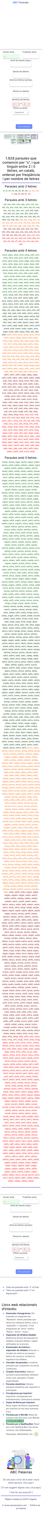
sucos (7, 806)
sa (16, 190)
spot (15, 380)
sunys (13, 978)
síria (24, 683)
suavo (35, 987)
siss (12, 356)
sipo (13, 310)
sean (31, 267)
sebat (21, 1104)
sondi (34, 710)
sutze (25, 585)
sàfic (5, 929)
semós (34, 886)
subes (7, 987)
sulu (27, 270)
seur (5, 430)
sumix (37, 793)
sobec (6, 618)
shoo (25, 423)
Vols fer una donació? (21, 1492)
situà (15, 1036)
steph (31, 935)
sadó (15, 451)
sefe (37, 365)
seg (30, 219)
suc (22, 210)
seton (19, 1064)
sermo (12, 876)
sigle (25, 1048)
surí (9, 344)
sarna (4, 649)
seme (12, 337)
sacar (23, 661)
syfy (37, 393)
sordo (29, 707)
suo (34, 219)
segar (34, 578)
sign (5, 313)
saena (20, 1171)
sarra (28, 1119)
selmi (17, 1091)
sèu (37, 225)
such (29, 399)
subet (36, 984)
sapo (14, 393)
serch (5, 1079)
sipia (11, 849)
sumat (28, 551)
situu (5, 843)
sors (36, 328)
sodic (29, 833)
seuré (7, 557)
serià (16, 1076)
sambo (27, 966)
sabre (4, 523)
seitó (17, 892)
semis (27, 634)
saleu (22, 775)
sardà (30, 1125)
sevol (36, 1058)
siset (12, 621)
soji (5, 411)
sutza (31, 585)
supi (25, 344)
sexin (4, 741)
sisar (4, 1039)
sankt (20, 1134)
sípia (5, 849)
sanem (6, 769)
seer (4, 368)
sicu (11, 423)
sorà (4, 405)
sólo (10, 387)
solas (16, 830)
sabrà (37, 480)
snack (27, 1027)
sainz (30, 1153)
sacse (4, 784)
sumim (27, 698)
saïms (7, 1156)
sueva (29, 594)
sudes (28, 701)
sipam (23, 849)
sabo (14, 377)
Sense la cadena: (21, 91)
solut (35, 609)
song (20, 380)
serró (31, 1070)
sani (14, 322)
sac (5, 210)
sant (10, 261)
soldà (10, 830)
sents (13, 468)
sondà (20, 1005)
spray (30, 990)
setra (17, 628)
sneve (20, 1027)
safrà (11, 781)
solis (32, 717)
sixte (25, 1033)
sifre (18, 1052)
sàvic (15, 901)
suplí (30, 975)
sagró (28, 1162)
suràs (11, 975)
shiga (17, 864)
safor (17, 781)
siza (27, 414)
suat (15, 282)
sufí (26, 347)
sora (16, 307)
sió (17, 216)
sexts (29, 864)
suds (24, 328)
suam (30, 328)
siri (5, 297)
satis (18, 1116)
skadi (6, 840)
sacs (10, 282)
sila (22, 359)
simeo (36, 1042)
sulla (5, 594)
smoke (14, 938)
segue (7, 757)
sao (33, 222)
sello (11, 892)
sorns (29, 600)
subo (4, 402)
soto (31, 402)
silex (25, 858)
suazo (28, 987)
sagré (34, 1162)
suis (16, 347)
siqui (11, 950)
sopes (8, 563)
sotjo (18, 704)
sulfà (11, 800)
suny (5, 347)
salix (35, 1147)
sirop (9, 1039)
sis (7, 207)
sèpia (23, 879)
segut (21, 578)
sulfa (17, 800)
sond (20, 350)
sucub (34, 803)
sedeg (20, 898)
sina (15, 297)
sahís (30, 1159)
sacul (29, 929)
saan (26, 325)
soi (24, 238)
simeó (30, 855)
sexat (31, 741)
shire (36, 1055)
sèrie (11, 474)
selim (23, 1091)
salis (18, 655)
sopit (29, 821)
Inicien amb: (9, 52)
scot (4, 439)
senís (30, 883)
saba (30, 288)
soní (26, 405)
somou (20, 714)
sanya (21, 913)
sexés (29, 1058)
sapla (24, 910)
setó (15, 430)
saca (10, 304)
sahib (36, 1159)
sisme (5, 575)
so (19, 190)
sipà (23, 417)
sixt (31, 414)
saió (30, 371)
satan (11, 581)
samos (27, 1138)
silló (9, 1048)
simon (18, 486)
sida (5, 288)
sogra (24, 514)
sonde (6, 714)
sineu (29, 852)
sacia (37, 784)
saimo (24, 922)
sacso (30, 781)
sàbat (18, 692)
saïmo (14, 1156)
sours (11, 993)
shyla (12, 1055)
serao (11, 1079)
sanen (37, 766)
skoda (30, 1030)
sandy (27, 526)
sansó (21, 1131)
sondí (13, 1005)
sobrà (7, 1024)
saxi (15, 439)
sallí (25, 1147)
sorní (29, 999)
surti (5, 477)
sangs (4, 585)
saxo (25, 297)
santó (27, 913)
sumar (34, 529)
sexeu (11, 741)
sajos (30, 778)
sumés (19, 981)
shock (21, 671)
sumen (21, 545)
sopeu (5, 667)
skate (6, 1033)
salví (24, 1141)
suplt (17, 793)
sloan (30, 667)
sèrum (30, 502)
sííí (21, 390)
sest (10, 362)
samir (11, 1141)
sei (11, 235)
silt (24, 420)
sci (19, 235)
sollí (18, 1012)
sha (8, 232)
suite (29, 505)
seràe (30, 1079)
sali (37, 316)
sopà (20, 405)
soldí (23, 1015)
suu (15, 225)
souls (30, 993)
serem (36, 474)
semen (29, 535)
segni (23, 1098)
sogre (18, 520)
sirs (8, 417)
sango (37, 649)
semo (37, 334)
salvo (5, 560)
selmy (29, 566)
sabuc (34, 932)
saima (5, 926)
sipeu (29, 732)
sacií (5, 1177)
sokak (35, 1015)
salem (24, 477)
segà (31, 365)
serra (23, 502)
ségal (7, 1101)
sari (37, 368)
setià (11, 1067)
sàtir (11, 763)
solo (32, 270)
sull (26, 304)
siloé (37, 1045)
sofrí (36, 1018)
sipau (18, 735)
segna (30, 1098)
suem (18, 328)
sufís (35, 800)
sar (13, 228)
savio (27, 1110)
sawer (15, 1110)
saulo (34, 901)
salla (11, 775)
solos (4, 535)
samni (20, 916)
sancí (5, 1138)
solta (36, 508)
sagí (15, 325)
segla (4, 640)
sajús (18, 1153)
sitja (36, 572)
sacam (27, 932)
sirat (32, 1039)
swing (7, 551)
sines (36, 735)
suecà (20, 803)
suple (36, 975)
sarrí (17, 1119)
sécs (26, 436)
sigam (12, 953)
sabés (23, 480)
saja (15, 448)
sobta (36, 538)
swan (34, 276)
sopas (36, 821)
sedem (27, 760)
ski (3, 225)
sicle (4, 864)
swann (25, 692)
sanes (25, 548)
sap (23, 204)
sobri (17, 505)
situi (16, 843)
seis (10, 365)
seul (10, 430)
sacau (5, 787)
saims (17, 922)
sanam (6, 916)
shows (14, 671)
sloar (36, 947)
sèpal (5, 883)
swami (34, 969)
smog (36, 353)
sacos (18, 784)
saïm (6, 374)
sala (36, 257)
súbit (30, 984)
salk (32, 445)
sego (18, 337)
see (15, 235)
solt (16, 294)
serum (18, 873)
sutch (12, 972)
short (36, 953)
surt (21, 257)
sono (31, 285)
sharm (22, 938)
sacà (26, 451)
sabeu (20, 468)
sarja (10, 649)
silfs (12, 738)
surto (24, 483)
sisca (6, 846)
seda (25, 267)
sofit (11, 833)
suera (4, 597)
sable (37, 661)
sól (7, 222)
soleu (23, 667)
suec (30, 273)
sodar (29, 615)
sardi (23, 1125)
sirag (37, 1039)
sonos (21, 824)
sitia (32, 843)
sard (27, 301)
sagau (8, 1168)
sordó (5, 821)
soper (27, 603)
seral (18, 1079)
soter (23, 996)
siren (26, 1039)
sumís (12, 981)
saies (36, 778)
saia (10, 319)
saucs (12, 904)
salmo (6, 919)
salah (5, 1153)
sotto (11, 947)
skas (21, 414)
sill (28, 420)
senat (7, 489)
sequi (30, 631)
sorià (18, 818)
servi (11, 631)
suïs (10, 380)
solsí (6, 1012)
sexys (11, 959)
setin (11, 744)
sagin (37, 926)
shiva (27, 563)
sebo (15, 368)
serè (37, 282)
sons (4, 279)
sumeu (7, 701)
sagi (32, 340)
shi (3, 235)
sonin (11, 554)
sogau (7, 726)
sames (35, 769)
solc (15, 288)
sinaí (6, 855)
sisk (37, 380)
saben (27, 468)
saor (21, 442)
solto (4, 717)
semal (19, 637)
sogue (23, 830)
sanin (16, 766)
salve (17, 517)
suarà (11, 990)
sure (32, 325)
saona (14, 913)
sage (20, 325)
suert (21, 701)
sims (11, 390)
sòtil (37, 812)
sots (10, 291)
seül (25, 383)
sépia (36, 747)
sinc (38, 417)
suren (14, 545)
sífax (23, 1052)
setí (37, 322)
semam (35, 889)
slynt (12, 618)
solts (5, 612)
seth (36, 273)
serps (23, 492)
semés (34, 1088)
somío (6, 1009)
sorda (29, 532)
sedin (6, 760)
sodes (34, 726)
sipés (5, 1042)
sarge (36, 686)
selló (6, 892)
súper (37, 492)
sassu (23, 686)
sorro (11, 707)
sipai (4, 624)
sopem (18, 523)
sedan (20, 529)
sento (23, 462)
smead (5, 1030)
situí (10, 1036)
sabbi (10, 1181)
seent (34, 895)
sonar (11, 492)
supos (11, 793)
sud (16, 207)
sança (12, 1138)
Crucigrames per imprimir (19, 1393)
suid (12, 328)
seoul (37, 959)
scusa (34, 1104)
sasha (30, 492)
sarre (22, 1119)
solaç (4, 615)
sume (6, 328)
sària (28, 1122)
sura (4, 301)
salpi (17, 772)
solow (13, 1012)
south (30, 569)
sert (26, 430)
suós (30, 344)
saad (32, 451)
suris (37, 692)
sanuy (14, 1131)
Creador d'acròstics (16, 1371)
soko (31, 408)
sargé (29, 907)
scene (27, 962)
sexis (4, 686)
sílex (32, 624)
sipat (24, 735)
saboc (30, 661)
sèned (20, 886)
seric (29, 876)
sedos (13, 898)
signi (5, 517)
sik (8, 241)
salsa (36, 483)
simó (15, 383)
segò (4, 436)
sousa (5, 993)
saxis (30, 1107)
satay (13, 966)
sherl (36, 683)
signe (5, 502)
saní (32, 442)
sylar (17, 502)
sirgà (20, 1039)
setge (36, 486)
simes (30, 683)
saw (36, 210)
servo (4, 631)
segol (29, 892)
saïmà (34, 1156)
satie (23, 1116)
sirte (23, 621)
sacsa (11, 784)
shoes (35, 738)
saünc (28, 1113)
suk (8, 238)
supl (5, 380)
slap (35, 411)
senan (27, 886)
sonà (4, 387)
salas (23, 778)
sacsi (36, 781)
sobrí (36, 1021)
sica (16, 423)
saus (21, 368)
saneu (23, 766)
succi (20, 806)
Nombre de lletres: (21, 99)
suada (30, 560)
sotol (31, 812)
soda (32, 282)
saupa (36, 643)
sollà (24, 1012)
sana (37, 267)
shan (21, 426)
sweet (18, 935)
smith (34, 489)
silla (20, 858)
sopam (7, 824)
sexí (26, 426)
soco (20, 353)
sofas (23, 833)
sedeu (13, 760)
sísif (37, 843)
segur (30, 462)
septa (11, 548)
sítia (26, 843)
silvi (36, 855)
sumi (37, 325)
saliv (12, 919)
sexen (17, 741)
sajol (12, 658)
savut (21, 1110)
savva (34, 962)
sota (5, 257)
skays (37, 1030)
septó (7, 511)
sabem (24, 465)
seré (26, 257)
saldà (29, 1150)
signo (17, 575)
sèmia (27, 1088)
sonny (14, 710)
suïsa (4, 984)
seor (31, 390)
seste (5, 747)
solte (10, 717)
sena (26, 282)
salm (37, 301)
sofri (5, 833)
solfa (23, 612)
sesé (20, 430)
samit (5, 1141)
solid (4, 830)
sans (6, 276)
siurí (36, 1033)
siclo (35, 861)
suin (21, 347)
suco (5, 307)
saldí (23, 1150)
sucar (34, 551)
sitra (36, 618)
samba (27, 529)
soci (4, 267)
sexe (21, 261)
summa (23, 569)
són (18, 204)
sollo (18, 667)
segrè (10, 1098)
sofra (16, 615)
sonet (21, 563)
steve (30, 480)
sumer (7, 797)
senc (36, 362)
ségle (37, 1098)
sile (13, 359)
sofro (30, 1018)
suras (16, 790)
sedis (34, 757)
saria (17, 907)
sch (28, 241)
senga (20, 1085)
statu (17, 990)
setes (30, 628)
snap (37, 387)
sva (37, 235)
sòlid (11, 520)
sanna (14, 1134)
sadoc (34, 1171)
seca (21, 270)
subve (15, 809)
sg (15, 193)
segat (11, 640)
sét (19, 241)
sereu (17, 483)
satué (12, 1116)
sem (4, 219)
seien (37, 637)
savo (20, 439)
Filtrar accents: (20, 108)
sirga (28, 621)
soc (21, 207)
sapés (27, 1128)
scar (4, 393)
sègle (35, 892)
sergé (36, 876)
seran (23, 471)
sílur (10, 858)
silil (26, 624)
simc (10, 420)
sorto (29, 815)
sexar (11, 628)
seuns (6, 1064)
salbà (35, 1150)
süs (3, 238)
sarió (17, 1122)
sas (32, 241)
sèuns (34, 1061)
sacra (17, 661)
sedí (15, 436)
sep (12, 232)
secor (37, 640)
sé (9, 190)
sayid (17, 941)
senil (23, 566)
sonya (7, 529)
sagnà (21, 1165)
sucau (5, 704)
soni (21, 279)
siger (6, 1052)
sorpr (23, 999)
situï (11, 843)
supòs (20, 664)
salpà (12, 1147)
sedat (18, 548)
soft (26, 411)
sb (29, 193)
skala (19, 1033)
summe (14, 591)
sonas (34, 824)
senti (29, 486)
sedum (14, 1101)
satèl (17, 498)
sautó (21, 901)
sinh (4, 359)
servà (25, 1070)
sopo (31, 322)
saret (5, 1125)
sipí (18, 417)
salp (6, 371)
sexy (11, 270)
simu (4, 420)
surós (31, 787)
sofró (24, 1018)
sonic (28, 824)
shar (16, 426)
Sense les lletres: (21, 71)
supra (4, 793)
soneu (13, 606)
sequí (17, 879)
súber (21, 809)
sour (26, 402)
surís (31, 972)
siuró (13, 840)
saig (5, 319)
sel (7, 235)
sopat (7, 526)
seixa (25, 637)
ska (34, 238)
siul (8, 356)
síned (35, 852)
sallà (30, 1147)
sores (22, 707)
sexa (25, 334)
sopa (32, 264)
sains (36, 1153)
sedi (30, 337)
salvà (11, 689)
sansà (34, 1131)
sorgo (7, 603)
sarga (23, 581)
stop (20, 285)
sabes (18, 585)
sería (11, 566)
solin (37, 717)
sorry (6, 999)
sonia (35, 532)
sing (10, 383)
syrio (37, 548)
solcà (29, 1015)
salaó (35, 919)
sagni (11, 692)
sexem (24, 741)
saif (36, 297)
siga (16, 264)
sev (11, 222)
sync (37, 291)
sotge (30, 704)
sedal (30, 640)
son (11, 207)
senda (8, 578)
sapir (20, 1128)
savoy (4, 581)
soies (20, 723)
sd (22, 193)
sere (31, 334)
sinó (31, 257)
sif (24, 222)
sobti (13, 729)
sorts (4, 554)
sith (25, 273)
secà (5, 340)
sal (30, 207)
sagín (27, 1165)
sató (37, 439)
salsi (11, 772)
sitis (24, 729)
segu (36, 433)
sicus (29, 1052)
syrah (34, 966)
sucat (23, 538)
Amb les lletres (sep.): (21, 60)
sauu (31, 439)
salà (5, 448)
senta (22, 535)
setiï (36, 1064)
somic (7, 609)
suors (19, 677)
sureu (17, 695)
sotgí (11, 996)
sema (36, 313)
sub (37, 222)
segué (30, 1095)
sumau (14, 701)
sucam (34, 806)
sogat (14, 726)
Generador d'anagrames (18, 1313)
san (18, 210)
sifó (4, 322)
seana (5, 763)
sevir (30, 575)
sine (10, 297)
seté (37, 359)
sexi (23, 276)
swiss (20, 969)
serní (5, 1073)
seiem (14, 542)
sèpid (7, 1082)
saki (10, 448)
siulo (30, 618)
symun (7, 969)
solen (11, 498)
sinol (17, 1042)
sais (25, 371)
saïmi (27, 1156)
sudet (11, 597)
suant (24, 597)
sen (28, 222)
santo (17, 674)
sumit (27, 664)
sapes (37, 581)
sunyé (20, 978)
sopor (20, 603)
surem (24, 695)
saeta (7, 1171)
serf (20, 297)
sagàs (14, 1168)
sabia (17, 465)
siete (18, 953)
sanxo (7, 1131)
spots (36, 990)
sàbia (29, 1177)
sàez (36, 448)
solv (11, 408)
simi (20, 291)
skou (10, 414)
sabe (31, 377)
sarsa (17, 646)
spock (5, 474)
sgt (21, 219)
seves (5, 465)
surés (4, 975)
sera (9, 285)
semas (27, 889)
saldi (35, 775)
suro (21, 273)
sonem (17, 680)
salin (17, 775)
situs (4, 1036)
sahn (17, 374)
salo (21, 340)
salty (6, 1144)
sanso (27, 1131)
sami (31, 291)
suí (16, 238)
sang (27, 254)
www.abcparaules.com (15, 1505)
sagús (7, 1162)
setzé (12, 1064)
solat (24, 680)
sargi (22, 907)
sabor (23, 505)
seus (16, 254)
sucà (35, 399)
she (3, 232)
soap (25, 387)
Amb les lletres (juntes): (21, 80)
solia (30, 477)
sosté (37, 523)
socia (11, 836)
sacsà (24, 1174)
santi (30, 941)
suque (13, 698)
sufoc (23, 800)
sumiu (20, 698)
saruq (6, 1119)
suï (12, 238)
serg (36, 430)
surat (36, 695)
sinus (11, 575)
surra (5, 588)
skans (12, 1033)
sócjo (17, 947)
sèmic (20, 1088)
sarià (11, 907)
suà (20, 238)
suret (10, 790)
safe (20, 322)
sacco (13, 932)
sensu (7, 634)
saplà (17, 910)
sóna (31, 405)
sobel (24, 836)
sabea (14, 664)
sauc (32, 368)
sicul (18, 861)
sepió (36, 1079)
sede (35, 337)
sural (29, 588)
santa (17, 477)
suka (13, 399)
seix (25, 433)
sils (33, 310)
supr (29, 396)
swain (7, 545)
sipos (23, 846)
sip (3, 216)
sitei (31, 1036)
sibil (35, 1052)
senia (6, 886)
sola (16, 257)
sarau (30, 649)
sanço (34, 1134)
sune (35, 396)
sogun (12, 1018)
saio (35, 371)
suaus (21, 511)
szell (30, 508)
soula (36, 993)
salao (4, 922)
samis (22, 652)
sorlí (5, 1002)
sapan (30, 763)
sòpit (23, 821)
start (23, 990)
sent (11, 257)
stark (30, 474)
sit (38, 216)
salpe (23, 772)
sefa (4, 316)
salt (37, 264)
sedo (24, 337)
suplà (7, 978)
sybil (23, 498)
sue (37, 207)
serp (10, 264)
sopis (35, 707)
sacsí (17, 1174)
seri (26, 390)
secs (26, 279)
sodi (37, 285)
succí (13, 806)
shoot (24, 1055)
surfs (10, 695)
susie (31, 692)
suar (37, 279)
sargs (16, 763)
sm (33, 190)
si (4, 190)
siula (35, 840)
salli (6, 775)
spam (25, 322)
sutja (37, 585)
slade (17, 474)
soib (15, 411)
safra (4, 661)
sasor (36, 904)
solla (26, 717)
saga (26, 261)
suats (23, 560)
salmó (28, 542)
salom (19, 1147)
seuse (27, 1061)
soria (23, 818)
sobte (11, 477)
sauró (7, 966)
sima (28, 310)
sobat (14, 1024)
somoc (28, 714)
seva (4, 254)
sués (23, 399)
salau (11, 778)
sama (32, 316)
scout (19, 557)
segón (13, 962)
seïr (15, 365)
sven (16, 304)
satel (36, 1116)
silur (22, 624)
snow (12, 276)
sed (31, 213)
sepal (11, 883)
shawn (17, 956)
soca (15, 285)
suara (17, 597)
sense (11, 462)
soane (21, 1024)
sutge (16, 569)
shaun (24, 956)
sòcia (30, 572)
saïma (6, 1159)
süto (18, 396)
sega (25, 291)
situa (25, 523)
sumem (33, 677)
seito (23, 892)
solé (20, 408)
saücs (5, 904)
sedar (36, 566)
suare (34, 809)
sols (32, 254)
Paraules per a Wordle (17, 1414)
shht (36, 423)
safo (4, 377)
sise (27, 356)
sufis (7, 803)
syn (24, 235)
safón (34, 1168)
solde (23, 720)
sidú (38, 420)
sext (14, 313)
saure (23, 643)
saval (34, 1110)
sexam (14, 867)
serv (15, 362)
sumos (5, 981)
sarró (17, 581)
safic (11, 929)
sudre (24, 984)
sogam (30, 830)
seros (5, 876)
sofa (27, 331)
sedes (21, 542)
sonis (10, 680)
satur (18, 904)
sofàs (16, 833)
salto (30, 674)
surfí (37, 972)
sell (20, 433)
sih (33, 225)
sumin (22, 591)
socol (4, 836)
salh (37, 445)
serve (12, 747)
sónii (7, 1005)
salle (30, 689)
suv (22, 213)
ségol (17, 1098)
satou (24, 941)
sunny (30, 944)
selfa (36, 1091)
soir (10, 411)
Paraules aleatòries (15, 1384)
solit (36, 827)
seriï (36, 1073)
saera (13, 1171)
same (26, 393)
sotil (11, 600)
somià (19, 1009)
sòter (17, 996)
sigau (35, 950)
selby (4, 1095)
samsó (27, 769)
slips (24, 1030)
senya (37, 631)
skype (37, 667)
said (25, 448)
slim (36, 319)
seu (9, 204)
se (13, 190)
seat (38, 436)
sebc (32, 436)
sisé (36, 414)
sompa (35, 606)
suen (5, 294)
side (20, 288)
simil (23, 855)
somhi (12, 667)
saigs (23, 658)
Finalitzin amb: (30, 52)
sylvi (14, 969)
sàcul (23, 929)
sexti (23, 1058)
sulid (6, 800)
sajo (32, 393)
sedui (6, 898)
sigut (37, 465)
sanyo (34, 1128)
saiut (24, 1153)
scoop (5, 1107)
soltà (36, 1009)
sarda (23, 649)
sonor (6, 572)
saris (12, 1122)
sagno (5, 692)
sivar (30, 1033)
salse (28, 1144)
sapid (37, 910)
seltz (11, 1091)
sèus (37, 426)
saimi (30, 922)
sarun (30, 686)
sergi (24, 959)
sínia (30, 735)
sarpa (29, 646)
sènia (6, 962)
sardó (11, 1125)
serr (20, 362)
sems (30, 313)
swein (27, 969)
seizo (10, 1095)
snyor (34, 1024)
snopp (7, 1027)
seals (27, 1104)
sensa (27, 1082)
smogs (34, 1027)
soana (27, 1024)
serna (11, 1073)
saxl (10, 439)
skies (18, 618)
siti (8, 310)
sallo (35, 772)
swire (13, 677)
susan (21, 489)
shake (5, 959)
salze (31, 548)
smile (30, 947)
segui (5, 483)
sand (20, 393)
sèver (21, 867)
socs (36, 307)
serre (29, 747)
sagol (7, 1165)
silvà (4, 858)
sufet (22, 594)
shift (4, 956)
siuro (18, 840)
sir (34, 207)
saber (36, 462)
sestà (28, 1067)
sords (30, 538)
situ (20, 294)
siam (9, 334)
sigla (37, 624)
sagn (35, 374)
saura (29, 643)
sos (12, 219)
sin (13, 213)
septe (29, 498)
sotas (29, 996)
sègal (21, 895)
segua (37, 1095)
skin (32, 380)
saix (20, 448)
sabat (11, 935)
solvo (25, 1009)
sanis (10, 766)
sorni (35, 999)
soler (24, 572)
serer (4, 879)
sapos (8, 1128)
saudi (5, 1116)
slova (30, 836)
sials (29, 738)
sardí (17, 1125)
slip (30, 411)
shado (14, 489)
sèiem (5, 941)
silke (14, 1048)
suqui (6, 698)
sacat (11, 787)
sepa (5, 433)
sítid (26, 1036)
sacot (30, 1174)
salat (31, 523)
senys (4, 750)
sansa (36, 471)
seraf (23, 1079)
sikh (4, 334)
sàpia (5, 689)
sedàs (27, 898)
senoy (34, 1082)
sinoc (6, 852)
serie (10, 686)
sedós (28, 757)
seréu (30, 959)
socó (14, 353)
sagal (35, 498)
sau (17, 232)
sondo (28, 710)
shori (18, 1055)
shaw (26, 294)
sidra (27, 545)
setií (5, 1067)
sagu (29, 374)
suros (11, 588)
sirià (12, 846)
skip (4, 310)
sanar (26, 557)
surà (14, 344)
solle (25, 827)
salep (29, 655)
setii (30, 870)
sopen (15, 563)
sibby (30, 953)
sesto (29, 744)
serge (17, 631)
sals (25, 288)
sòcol (35, 833)
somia (36, 505)
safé (30, 448)
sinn (5, 390)
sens (5, 264)
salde (5, 778)
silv (20, 420)
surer (23, 588)
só (19, 193)
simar (11, 1045)
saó (18, 228)
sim (36, 228)
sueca (11, 523)
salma (24, 689)
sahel (17, 926)
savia (4, 643)
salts (36, 517)
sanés (27, 1134)
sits (32, 331)
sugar (29, 495)
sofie (5, 1021)
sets (32, 294)
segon (7, 468)
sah (21, 244)
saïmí (21, 1156)
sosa (11, 294)
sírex (11, 732)
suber (27, 809)
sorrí (12, 999)
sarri (23, 646)
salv (32, 301)
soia (22, 301)
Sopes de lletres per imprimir (20, 1402)
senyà (20, 1082)
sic (3, 222)
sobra (6, 508)
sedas (34, 898)
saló (14, 267)
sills (4, 1048)
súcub (27, 803)
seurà (18, 959)
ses (9, 213)
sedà (20, 436)
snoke (6, 683)
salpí (6, 1147)
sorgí (29, 818)
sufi (31, 347)
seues (4, 492)
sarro (5, 907)
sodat (23, 615)
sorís (10, 1002)
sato (10, 340)
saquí (36, 1125)
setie (17, 744)
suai (21, 402)
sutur (24, 787)
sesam (5, 873)
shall (37, 956)
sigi (20, 383)
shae (18, 276)
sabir (7, 664)
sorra (11, 486)
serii (18, 876)
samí (10, 445)
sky (34, 216)
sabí (20, 377)
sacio (24, 784)
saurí (11, 674)
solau (7, 723)
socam (36, 615)
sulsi (35, 797)
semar (12, 637)
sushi (23, 517)
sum (20, 222)
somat (29, 609)
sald (20, 371)
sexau (36, 864)
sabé (25, 377)
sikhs (30, 858)
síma (15, 420)
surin (4, 695)
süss (24, 396)
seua (15, 261)
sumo (9, 301)
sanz (26, 442)
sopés (36, 1002)
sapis (14, 1128)
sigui (17, 462)
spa (21, 216)
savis (36, 495)
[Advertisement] (21, 25)
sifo (27, 359)
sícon (23, 861)
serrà (24, 873)
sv (12, 193)
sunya (34, 978)
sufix (17, 594)
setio (6, 744)
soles (10, 480)
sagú (23, 374)
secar (7, 1104)
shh (31, 210)
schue (20, 962)
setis (37, 741)
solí (15, 408)
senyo (17, 686)
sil (38, 219)
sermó (5, 548)
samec (35, 916)
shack (28, 938)
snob (31, 387)
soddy (17, 1021)
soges (34, 723)
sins (23, 310)
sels (16, 433)
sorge (14, 603)
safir (18, 560)
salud (24, 674)
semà (4, 365)
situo (18, 683)
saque (36, 907)
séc (5, 228)
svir (5, 344)
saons (37, 763)
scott (36, 477)
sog (29, 225)
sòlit (31, 827)
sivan (24, 618)
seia (4, 285)
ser (4, 204)
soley (5, 1015)
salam (12, 560)
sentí (17, 883)
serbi (13, 557)
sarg (20, 316)
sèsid (12, 1070)
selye (5, 1091)
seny (20, 267)
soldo (11, 720)
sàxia (36, 1107)
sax (9, 228)
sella (11, 532)
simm (16, 390)
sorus (22, 600)
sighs (37, 1048)
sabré (23, 495)
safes (23, 781)
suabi (5, 812)
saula (34, 1113)
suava (12, 704)
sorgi (35, 818)
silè (9, 359)
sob (31, 232)
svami (5, 972)
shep (10, 426)
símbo (5, 1045)
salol (5, 655)
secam (14, 1104)
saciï (37, 1174)
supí (20, 344)
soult (24, 993)
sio (32, 228)
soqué (29, 1002)
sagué (14, 1162)
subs (36, 383)
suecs (34, 526)
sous (26, 285)
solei (17, 1015)
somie (35, 714)
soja (21, 282)
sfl (16, 241)
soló (31, 350)
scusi (11, 941)
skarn (36, 836)
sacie (30, 784)
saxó (10, 316)
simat (6, 738)
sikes (17, 738)
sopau (8, 710)
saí (36, 241)
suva (13, 396)
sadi (21, 451)
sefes (28, 895)
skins (12, 683)
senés (27, 1085)
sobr (31, 353)
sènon (24, 883)
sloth (18, 1030)
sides (23, 738)
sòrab (17, 821)
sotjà (5, 996)
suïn (18, 399)
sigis (31, 1048)
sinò (32, 417)
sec (13, 210)
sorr (10, 350)
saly (22, 445)
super (27, 489)
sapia (7, 913)
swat (31, 279)
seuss (20, 1061)
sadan (14, 511)
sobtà (17, 836)
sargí (34, 1122)
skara (7, 671)
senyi (11, 750)
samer (29, 652)
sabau (17, 1181)
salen (29, 775)
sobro (37, 680)
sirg (32, 356)
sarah (17, 471)
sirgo (6, 732)
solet (13, 529)
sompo (27, 606)
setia (23, 744)
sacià (11, 1177)
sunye (27, 978)
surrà (25, 972)
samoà (7, 652)
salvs (35, 652)
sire (15, 273)
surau (30, 695)
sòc (26, 213)
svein (24, 935)
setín (30, 1064)
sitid (21, 843)
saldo (5, 538)
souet (37, 597)
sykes (18, 944)
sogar (10, 615)
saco (4, 304)
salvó (17, 1141)
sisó (17, 356)
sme (27, 228)
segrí (4, 1098)
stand (12, 812)
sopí (9, 405)
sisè (37, 270)
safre (28, 1168)
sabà (37, 377)
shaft (23, 864)
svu (33, 235)
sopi (31, 319)
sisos (29, 729)
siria (18, 846)
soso (37, 402)
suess (13, 803)
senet (14, 634)
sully (37, 944)
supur (36, 790)
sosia (23, 815)
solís (29, 1012)
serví (11, 873)
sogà (20, 411)
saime (37, 922)
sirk (4, 383)
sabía (7, 677)
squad (19, 812)
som (28, 204)
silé (32, 420)
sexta (34, 563)
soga (4, 282)
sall (11, 371)
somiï (23, 554)
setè (10, 279)
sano (9, 325)
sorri (17, 707)
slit (3, 356)
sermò (19, 1073)
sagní (14, 1165)
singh (17, 950)
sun (17, 213)
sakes (12, 1153)
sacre (10, 661)
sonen (30, 517)
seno (31, 362)
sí (6, 190)
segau (14, 757)
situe (19, 729)
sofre (36, 554)
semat (5, 637)
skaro (5, 950)
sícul (12, 861)
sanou (7, 1134)
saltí (12, 1144)
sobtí (30, 1021)
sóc (13, 204)
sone (11, 331)
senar (14, 578)
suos (36, 344)
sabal (31, 1181)
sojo (36, 408)
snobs (14, 1027)
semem (21, 754)
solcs (35, 612)
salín (5, 1150)
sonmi (13, 572)
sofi (9, 353)
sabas (24, 1181)
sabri (23, 1177)
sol (32, 204)
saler (4, 569)
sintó (30, 849)
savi (21, 264)
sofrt (37, 830)
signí (19, 1048)
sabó (28, 276)
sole (16, 331)
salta (11, 495)
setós (24, 870)
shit (31, 423)
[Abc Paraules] (21, 2)
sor (17, 219)
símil (18, 855)
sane (16, 340)
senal (20, 634)
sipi (37, 331)
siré (13, 417)
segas (7, 895)
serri (24, 747)
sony (15, 350)
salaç (6, 658)
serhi (22, 1076)
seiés (23, 1095)
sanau (14, 769)
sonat (11, 483)
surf (10, 288)
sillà (15, 858)
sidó (6, 423)
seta (24, 313)
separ (36, 879)
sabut (30, 471)
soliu (17, 612)
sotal (16, 600)
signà (29, 950)
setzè (17, 870)
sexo (20, 334)
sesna (35, 1067)
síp (4, 241)
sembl (20, 889)
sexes (24, 575)
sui (8, 219)
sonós (15, 824)
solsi (19, 827)
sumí (11, 347)
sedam (8, 901)
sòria (12, 818)
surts (5, 486)
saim (12, 374)
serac (23, 631)
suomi (30, 793)
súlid (37, 981)
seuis (11, 870)
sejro (35, 938)
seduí (21, 1101)
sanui (4, 766)
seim (20, 365)
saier (12, 1159)
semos (6, 889)
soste (11, 815)
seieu (17, 492)
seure (23, 474)
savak (7, 1113)
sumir (11, 538)
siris (35, 729)
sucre (30, 483)
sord (16, 270)
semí (10, 433)
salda (35, 655)
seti (19, 313)
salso (17, 1144)
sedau (35, 760)
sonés (20, 606)
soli (31, 307)
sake (31, 297)
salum (36, 1141)
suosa (36, 588)
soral (11, 821)
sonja (36, 514)
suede (17, 984)
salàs (17, 778)
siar (20, 423)
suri (21, 304)
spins (30, 597)
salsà (35, 1144)
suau (26, 264)
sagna (5, 520)
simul (12, 855)
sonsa (6, 606)
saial (35, 658)
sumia (35, 698)
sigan (5, 953)
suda (36, 304)
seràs (4, 471)
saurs (11, 643)
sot (25, 216)
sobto (7, 729)
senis (36, 883)
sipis (17, 732)
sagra (30, 926)
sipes (35, 732)
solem (30, 554)
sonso (34, 603)
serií (6, 1076)
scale (11, 1107)
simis (17, 532)
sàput (4, 910)
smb (29, 238)
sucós (34, 664)
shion (5, 1058)
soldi (17, 720)
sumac (29, 591)
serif (11, 1076)
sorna (35, 600)
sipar (34, 621)
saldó (17, 1150)
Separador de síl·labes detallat (21, 1335)
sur (15, 222)
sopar (31, 465)
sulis (31, 981)
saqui (30, 581)
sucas (27, 806)
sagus (24, 926)
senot (7, 1085)
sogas (21, 726)
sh (23, 190)
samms (34, 1138)
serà (21, 254)
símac (25, 1045)
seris (25, 1073)
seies (34, 671)
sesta (36, 628)
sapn (10, 442)
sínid (12, 852)
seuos (5, 870)
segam (14, 895)
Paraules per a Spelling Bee (19, 1424)
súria (37, 787)
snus (26, 380)
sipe (37, 356)
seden (20, 760)
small (12, 1030)
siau (9, 322)
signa (36, 502)
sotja (5, 600)
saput (11, 910)
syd (27, 210)
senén (34, 1085)
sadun (27, 1171)
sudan (35, 701)
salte (6, 772)
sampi (13, 916)
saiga (29, 658)
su (29, 190)
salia (29, 919)
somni (34, 468)
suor (15, 279)
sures (17, 588)
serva (5, 566)
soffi (11, 1021)
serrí (37, 1070)
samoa (14, 652)
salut (10, 471)
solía (35, 1012)
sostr (5, 815)
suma (5, 270)
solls (16, 717)
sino (15, 291)
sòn (30, 216)
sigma (7, 542)
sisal (17, 621)
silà (18, 359)
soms (16, 301)
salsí (23, 1144)
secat (34, 1101)
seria (11, 465)
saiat (24, 1159)
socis (16, 495)
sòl (5, 213)
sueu (31, 304)
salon (36, 674)
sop (24, 225)
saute (21, 1113)
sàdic (34, 542)
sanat (20, 769)
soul (26, 319)
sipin (23, 732)
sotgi (24, 704)
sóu (21, 232)
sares (23, 763)
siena (16, 535)
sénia (30, 750)
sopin (4, 680)
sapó (4, 442)
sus (22, 228)
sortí (36, 560)
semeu (13, 754)
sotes (37, 569)
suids (10, 594)
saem (9, 451)
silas (5, 495)
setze (11, 517)
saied (18, 1159)
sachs (11, 944)
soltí (31, 1009)
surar (13, 551)
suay (15, 402)
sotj (5, 350)
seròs (30, 873)
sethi (16, 1067)
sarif (23, 1122)
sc (26, 193)
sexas (7, 867)
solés (11, 1015)
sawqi (8, 1110)
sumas (14, 797)
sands (37, 941)
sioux (5, 532)
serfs (17, 566)
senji (13, 1085)
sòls (26, 350)
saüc (26, 368)
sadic (17, 929)
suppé (24, 975)
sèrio (30, 1073)
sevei (7, 1061)
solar (11, 505)
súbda (21, 987)
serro (18, 747)
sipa (18, 310)
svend (18, 787)
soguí (18, 1018)
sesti (35, 744)
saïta (10, 922)
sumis (26, 677)
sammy (33, 557)
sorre (6, 818)
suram (23, 790)
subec (14, 987)
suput (30, 790)
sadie (5, 1174)
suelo (10, 984)
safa (15, 319)
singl (23, 852)
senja (24, 750)
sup (19, 225)
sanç (37, 442)
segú (30, 433)
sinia (17, 852)
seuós (34, 867)
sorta (36, 815)
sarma (36, 1119)
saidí (11, 926)
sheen (10, 956)
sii (38, 232)
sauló (27, 901)
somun (33, 1005)
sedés (28, 1101)
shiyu (30, 1055)
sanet (30, 766)
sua (7, 216)
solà (4, 353)
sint (27, 417)
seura (27, 867)
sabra (4, 935)
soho (20, 387)
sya (28, 235)
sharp (30, 514)
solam (14, 723)
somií (12, 1009)
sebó (9, 368)
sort (37, 254)
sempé (7, 1088)
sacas (20, 932)
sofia (37, 935)
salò (27, 445)
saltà (4, 944)
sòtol (25, 812)
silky (23, 950)
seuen (34, 545)
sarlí (6, 1122)
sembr (13, 889)
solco (30, 720)
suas (36, 347)
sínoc (36, 849)
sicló (30, 861)
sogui (27, 723)
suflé (17, 538)
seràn (36, 575)
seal (36, 390)
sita (5, 273)
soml (37, 405)
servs (18, 1070)
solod (11, 612)
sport (5, 947)
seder (17, 640)
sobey (24, 947)
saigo (36, 689)
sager (34, 1165)
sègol (27, 578)
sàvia (18, 508)
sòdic (30, 680)
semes (34, 634)
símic (29, 1042)
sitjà (21, 1036)
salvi (5, 498)
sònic (17, 554)
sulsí (26, 981)
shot (15, 334)
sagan (21, 1168)
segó (26, 365)
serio (34, 511)
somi (5, 408)
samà (16, 445)
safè (9, 377)
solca (36, 720)
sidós (36, 858)
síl (7, 225)
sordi (22, 1002)
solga (5, 720)
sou (36, 204)
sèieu (16, 1095)
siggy (12, 508)
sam (26, 207)
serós (37, 873)
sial (9, 313)
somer (21, 609)
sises (36, 1036)
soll (27, 307)
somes (14, 609)
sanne (20, 966)
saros (36, 646)
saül (9, 393)
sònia (21, 710)
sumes (20, 551)
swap (7, 396)
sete (5, 362)
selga (30, 1091)
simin (23, 1042)
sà (26, 190)
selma (28, 671)
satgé (30, 1116)
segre (5, 674)
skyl (5, 414)
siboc (5, 628)
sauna (21, 526)
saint (30, 520)
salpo (17, 689)
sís (35, 232)
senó (25, 362)
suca (4, 291)
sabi (37, 340)
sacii (6, 932)
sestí (22, 1067)
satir (24, 904)
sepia (30, 879)
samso (19, 1138)
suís (37, 294)
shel (32, 359)
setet (23, 628)
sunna (7, 591)
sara (37, 261)
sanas (34, 913)
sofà (9, 267)
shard (31, 956)
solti (19, 572)
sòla (25, 408)
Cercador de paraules (16, 1362)
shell (11, 1058)
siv (38, 238)
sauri (17, 643)
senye (18, 750)
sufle (29, 800)
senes (37, 750)
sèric (24, 876)
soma (21, 307)
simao (18, 1045)
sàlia (24, 919)
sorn (11, 307)
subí (10, 402)
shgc (4, 426)
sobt (25, 353)
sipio (35, 846)
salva (17, 480)
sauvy (14, 1113)
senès (13, 886)
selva (11, 502)
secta (36, 520)
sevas (14, 1061)
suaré (5, 990)
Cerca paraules (24, 126)
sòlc (15, 387)
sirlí (15, 1039)
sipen (5, 735)
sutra (24, 944)
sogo (21, 331)
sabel (36, 1177)
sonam (7, 827)
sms (13, 216)
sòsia (17, 815)
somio (5, 505)
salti (23, 532)
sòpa (14, 405)
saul (32, 261)
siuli (24, 840)
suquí (17, 975)
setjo (25, 1064)
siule (29, 840)
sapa (26, 316)
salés (11, 1150)
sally (24, 486)
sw (37, 190)
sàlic (18, 919)
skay (16, 414)
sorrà (17, 999)
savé (25, 439)
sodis (27, 726)
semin (6, 754)
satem (30, 904)
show (10, 273)
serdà (35, 1076)
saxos (24, 1107)
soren (16, 1002)
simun (10, 624)
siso (22, 356)
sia (9, 210)
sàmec (27, 916)
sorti (5, 707)
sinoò (11, 1042)
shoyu (11, 864)
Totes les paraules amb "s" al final (22, 1287)
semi (6, 337)
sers (4, 325)
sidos (6, 861)
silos (31, 1045)
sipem (12, 735)
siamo (5, 1055)
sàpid (30, 910)
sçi (24, 241)
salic (23, 655)
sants (4, 514)
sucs (36, 288)
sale (26, 340)
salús (29, 1141)
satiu (11, 646)
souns (18, 993)
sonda (28, 511)
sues (21, 319)
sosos (36, 996)
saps (10, 254)
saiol (17, 658)
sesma (5, 1070)
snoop (7, 938)
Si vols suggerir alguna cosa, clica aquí (21, 1487)
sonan (26, 1005)
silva (17, 624)
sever (24, 520)
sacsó (36, 929)
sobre (5, 462)
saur (15, 316)
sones (17, 514)
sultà (11, 514)
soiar (5, 1018)
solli (21, 717)
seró (31, 430)
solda (29, 612)
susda (19, 972)
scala (18, 1107)
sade (30, 383)
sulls (35, 591)
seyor (17, 1058)
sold (36, 350)
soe (26, 232)
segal (21, 757)
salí (15, 371)
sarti (12, 1119)
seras (11, 879)
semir (14, 1088)
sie (12, 241)
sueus (36, 594)
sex (25, 219)
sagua (21, 1162)
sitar (6, 621)
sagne (5, 781)
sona (4, 261)
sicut (24, 953)
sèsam (36, 870)
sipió (29, 846)
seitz (31, 637)
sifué (12, 1052)
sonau (13, 714)
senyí (13, 1082)
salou (29, 772)
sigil (10, 535)
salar (10, 569)
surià (4, 790)
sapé (15, 442)
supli (23, 793)
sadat (11, 1174)
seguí (35, 754)
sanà (4, 445)
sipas (16, 849)
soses (37, 704)
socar (24, 1021)
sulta (29, 797)
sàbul (17, 1177)
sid (10, 225)
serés (28, 1076)
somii (13, 827)
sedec (24, 640)
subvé (8, 809)
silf (38, 310)
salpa (36, 535)
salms (12, 655)
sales (24, 508)
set (3, 207)
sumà (7, 399)
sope (5, 331)
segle (4, 480)
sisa (4, 417)
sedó (9, 436)
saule (5, 646)
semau (29, 754)
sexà (31, 426)
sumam (22, 797)
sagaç (11, 585)
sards (17, 649)
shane (14, 526)
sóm (36, 213)
